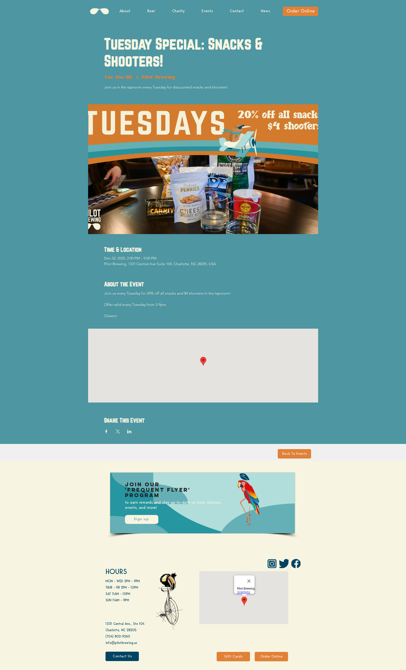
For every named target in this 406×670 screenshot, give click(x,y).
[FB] (296, 563)
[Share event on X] (118, 431)
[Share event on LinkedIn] (129, 431)
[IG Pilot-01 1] (272, 563)
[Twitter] (284, 563)
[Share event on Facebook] (106, 431)
